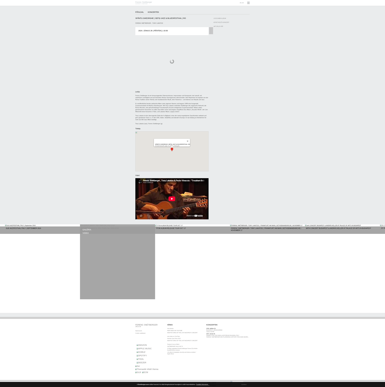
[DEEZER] (141, 363)
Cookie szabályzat (140, 333)
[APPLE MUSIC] (144, 349)
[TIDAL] (140, 359)
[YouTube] (145, 339)
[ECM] (145, 372)
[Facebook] (136, 339)
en (240, 2)
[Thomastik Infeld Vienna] (146, 369)
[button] (172, 149)
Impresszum (138, 331)
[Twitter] (149, 339)
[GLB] (138, 372)
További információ (202, 384)
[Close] (187, 141)
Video (86, 233)
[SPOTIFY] (142, 356)
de (243, 2)
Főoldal (139, 12)
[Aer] (137, 366)
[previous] (137, 292)
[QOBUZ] (141, 352)
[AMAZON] (142, 345)
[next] (146, 292)
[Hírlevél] (140, 339)
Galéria (87, 230)
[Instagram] (153, 339)
